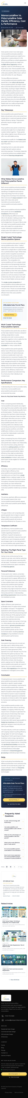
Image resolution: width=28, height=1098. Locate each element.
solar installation (6, 457)
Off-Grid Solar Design (7, 1034)
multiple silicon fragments (9, 64)
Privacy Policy (8, 1092)
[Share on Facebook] (10, 866)
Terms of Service (18, 1092)
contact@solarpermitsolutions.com (15, 1020)
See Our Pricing (10, 314)
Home (3, 1045)
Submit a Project (6, 896)
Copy (21, 867)
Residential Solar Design (8, 1029)
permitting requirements (8, 595)
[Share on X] (14, 866)
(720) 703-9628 (7, 318)
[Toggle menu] (25, 3)
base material (17, 198)
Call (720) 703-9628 (15, 804)
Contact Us (4, 1053)
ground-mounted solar (17, 625)
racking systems (13, 447)
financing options (9, 566)
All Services (4, 1037)
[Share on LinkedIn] (6, 866)
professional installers (10, 744)
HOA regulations (11, 668)
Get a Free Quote (13, 1074)
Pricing (3, 1050)
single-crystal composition (12, 282)
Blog (2, 1047)
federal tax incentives (7, 722)
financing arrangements (15, 155)
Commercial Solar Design (8, 1031)
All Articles (6, 11)
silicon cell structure (18, 82)
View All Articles (15, 979)
